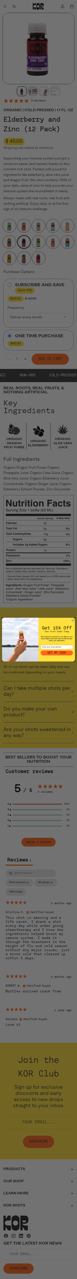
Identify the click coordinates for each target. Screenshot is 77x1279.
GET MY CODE (56, 652)
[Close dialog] (72, 620)
